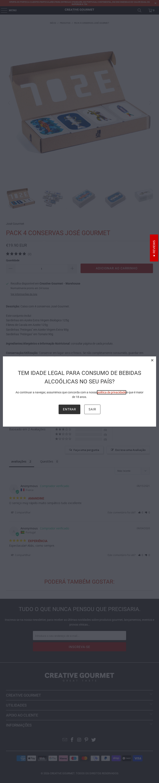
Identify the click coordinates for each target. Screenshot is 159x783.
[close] (152, 360)
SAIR (92, 409)
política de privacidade (111, 392)
